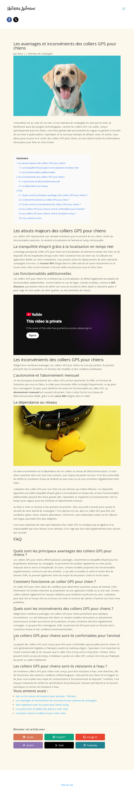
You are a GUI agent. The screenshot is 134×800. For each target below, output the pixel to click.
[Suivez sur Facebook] (9, 19)
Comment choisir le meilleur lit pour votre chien (41, 713)
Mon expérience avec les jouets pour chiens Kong (42, 704)
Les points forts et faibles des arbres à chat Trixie (42, 709)
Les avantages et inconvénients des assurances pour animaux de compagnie (56, 700)
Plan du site (67, 784)
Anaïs (20, 53)
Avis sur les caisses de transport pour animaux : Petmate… (46, 696)
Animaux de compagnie (40, 53)
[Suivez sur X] (15, 19)
